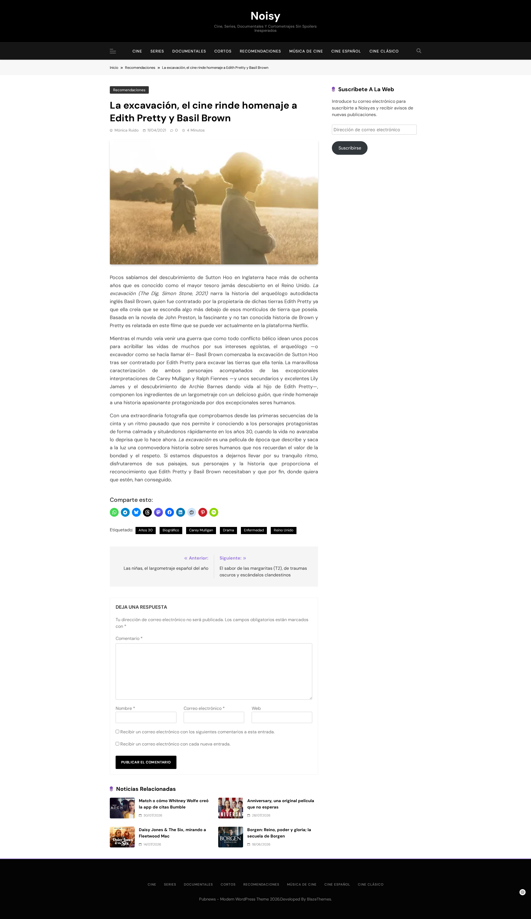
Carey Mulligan (201, 530)
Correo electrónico (204, 708)
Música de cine (306, 51)
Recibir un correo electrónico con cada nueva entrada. (175, 744)
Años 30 (146, 530)
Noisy (265, 16)
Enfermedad (254, 530)
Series (157, 51)
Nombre (125, 708)
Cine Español (346, 51)
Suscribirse (350, 148)
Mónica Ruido (126, 130)
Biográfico (171, 530)
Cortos (222, 51)
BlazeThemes (319, 899)
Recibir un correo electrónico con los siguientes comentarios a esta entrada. (197, 732)
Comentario (129, 638)
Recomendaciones (260, 51)
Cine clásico (384, 51)
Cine (137, 51)
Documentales (189, 51)
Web (256, 708)
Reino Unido (283, 530)
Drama (228, 530)
